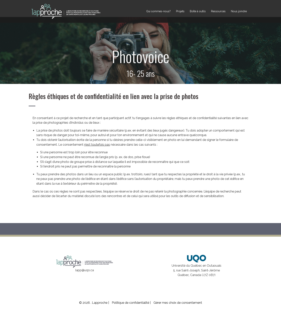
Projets (180, 11)
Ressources (218, 11)
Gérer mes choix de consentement (177, 302)
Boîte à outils (198, 11)
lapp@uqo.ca (84, 270)
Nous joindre (239, 11)
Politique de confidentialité (131, 302)
